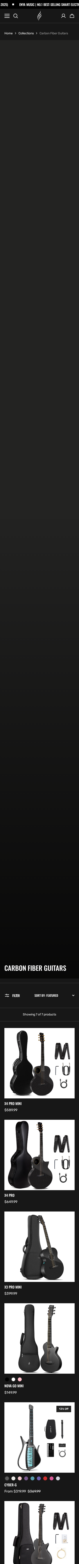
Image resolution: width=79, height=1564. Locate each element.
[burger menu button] (7, 15)
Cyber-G (10, 1485)
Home (8, 33)
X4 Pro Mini (13, 1103)
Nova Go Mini (13, 1386)
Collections (26, 33)
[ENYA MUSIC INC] (39, 15)
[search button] (15, 15)
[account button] (63, 15)
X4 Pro (9, 1195)
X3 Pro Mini (13, 1287)
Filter (16, 995)
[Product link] (39, 1070)
